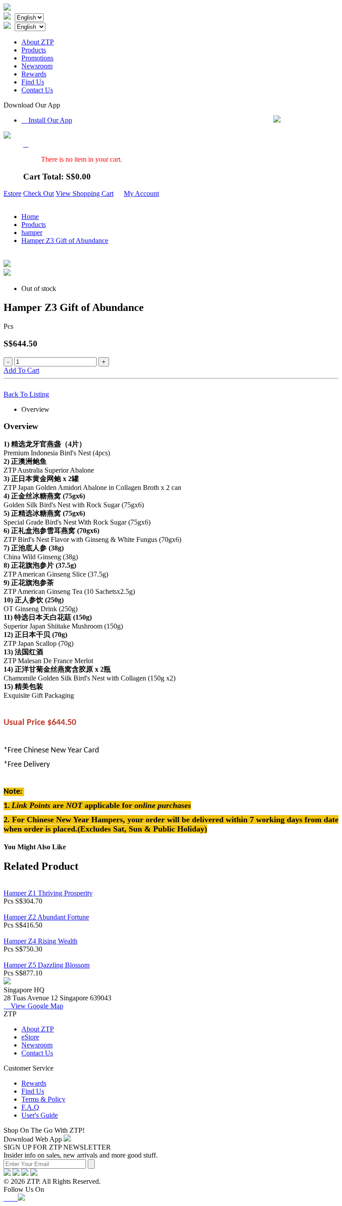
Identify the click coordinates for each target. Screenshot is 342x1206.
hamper (31, 232)
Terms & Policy (43, 1099)
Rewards (33, 74)
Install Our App (46, 120)
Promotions (37, 58)
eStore (30, 1037)
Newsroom (37, 66)
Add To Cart (21, 370)
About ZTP (37, 42)
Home (30, 216)
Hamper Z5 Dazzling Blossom (47, 965)
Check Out (38, 193)
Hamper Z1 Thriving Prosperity (48, 893)
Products (33, 50)
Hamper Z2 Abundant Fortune (46, 917)
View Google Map (33, 1006)
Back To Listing (26, 394)
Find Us (32, 82)
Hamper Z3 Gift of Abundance (64, 240)
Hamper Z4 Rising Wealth (40, 941)
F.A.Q (30, 1107)
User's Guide (39, 1115)
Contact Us (37, 90)
